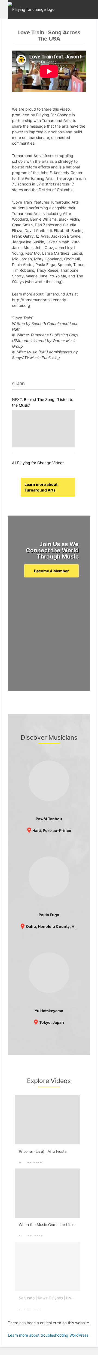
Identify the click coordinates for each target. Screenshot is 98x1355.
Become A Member (51, 571)
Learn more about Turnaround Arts (40, 487)
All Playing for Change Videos (38, 462)
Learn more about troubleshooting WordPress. (49, 1335)
